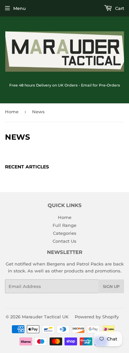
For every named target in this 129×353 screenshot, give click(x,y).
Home (12, 111)
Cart (119, 8)
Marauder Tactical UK (45, 316)
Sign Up (111, 286)
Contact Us (64, 241)
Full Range (64, 225)
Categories (64, 233)
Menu (19, 8)
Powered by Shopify (97, 316)
